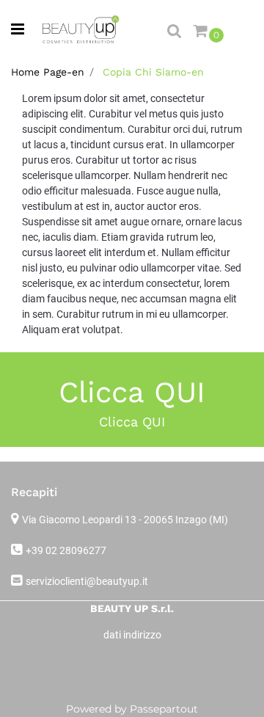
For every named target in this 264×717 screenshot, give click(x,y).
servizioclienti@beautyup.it (87, 581)
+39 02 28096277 (66, 550)
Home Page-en (47, 72)
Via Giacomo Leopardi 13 (125, 519)
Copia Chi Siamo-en (153, 72)
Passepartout (164, 709)
